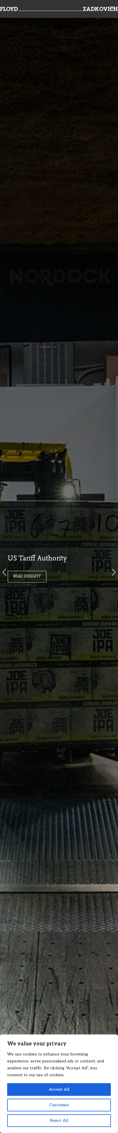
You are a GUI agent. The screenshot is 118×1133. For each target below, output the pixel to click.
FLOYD (9, 9)
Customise (59, 1104)
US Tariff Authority (37, 558)
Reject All (59, 1120)
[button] (113, 572)
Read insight (27, 577)
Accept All (59, 1089)
